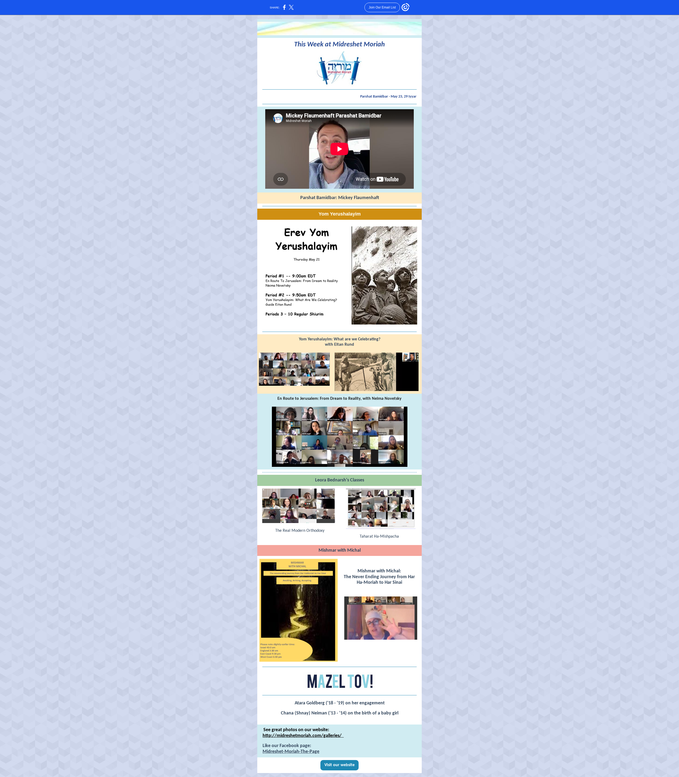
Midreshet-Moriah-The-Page (291, 751)
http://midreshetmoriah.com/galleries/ (303, 735)
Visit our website (339, 765)
